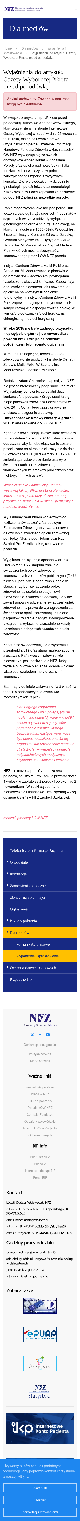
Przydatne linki (21, 979)
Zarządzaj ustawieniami (40, 1512)
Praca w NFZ (40, 1094)
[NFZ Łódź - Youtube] (48, 1034)
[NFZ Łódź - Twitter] (32, 1034)
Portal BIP (40, 1177)
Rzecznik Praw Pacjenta (40, 1128)
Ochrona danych (40, 1135)
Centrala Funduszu (40, 1114)
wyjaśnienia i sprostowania (38, 956)
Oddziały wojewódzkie (40, 1121)
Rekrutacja (18, 874)
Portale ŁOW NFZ (40, 1107)
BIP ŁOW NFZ (40, 1157)
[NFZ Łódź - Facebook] (40, 1034)
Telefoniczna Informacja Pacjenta (36, 850)
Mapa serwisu (40, 1061)
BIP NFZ (40, 1164)
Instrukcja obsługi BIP (40, 1170)
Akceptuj (40, 1488)
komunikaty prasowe (33, 944)
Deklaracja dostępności (40, 1044)
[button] (76, 9)
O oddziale (19, 862)
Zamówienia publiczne (28, 885)
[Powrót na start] (39, 9)
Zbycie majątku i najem (28, 897)
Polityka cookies (40, 1054)
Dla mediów (19, 932)
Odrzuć (40, 1500)
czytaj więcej (41, 1305)
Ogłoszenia (19, 909)
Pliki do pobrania (23, 921)
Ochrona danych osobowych (33, 967)
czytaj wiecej (41, 1363)
